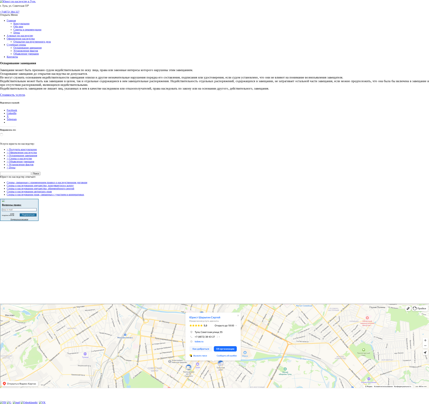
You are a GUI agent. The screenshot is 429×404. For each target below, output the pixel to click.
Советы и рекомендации (27, 29)
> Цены (11, 167)
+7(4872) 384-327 (9, 11)
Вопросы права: (11, 205)
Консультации (21, 23)
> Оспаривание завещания (22, 155)
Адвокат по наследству (20, 35)
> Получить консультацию (22, 149)
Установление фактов (25, 50)
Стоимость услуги (12, 95)
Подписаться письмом (19, 219)
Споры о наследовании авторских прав (29, 191)
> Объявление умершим (20, 161)
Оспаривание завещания (27, 47)
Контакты (12, 56)
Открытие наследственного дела (32, 41)
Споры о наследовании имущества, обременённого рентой (40, 188)
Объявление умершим (26, 53)
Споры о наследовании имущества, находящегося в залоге (40, 185)
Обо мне (18, 26)
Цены (16, 32)
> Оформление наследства (22, 152)
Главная (11, 20)
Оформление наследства (21, 38)
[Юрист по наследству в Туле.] (18, 1)
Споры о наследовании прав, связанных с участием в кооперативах (45, 194)
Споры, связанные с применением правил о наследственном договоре (47, 182)
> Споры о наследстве (19, 158)
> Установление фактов (20, 164)
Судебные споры (16, 44)
